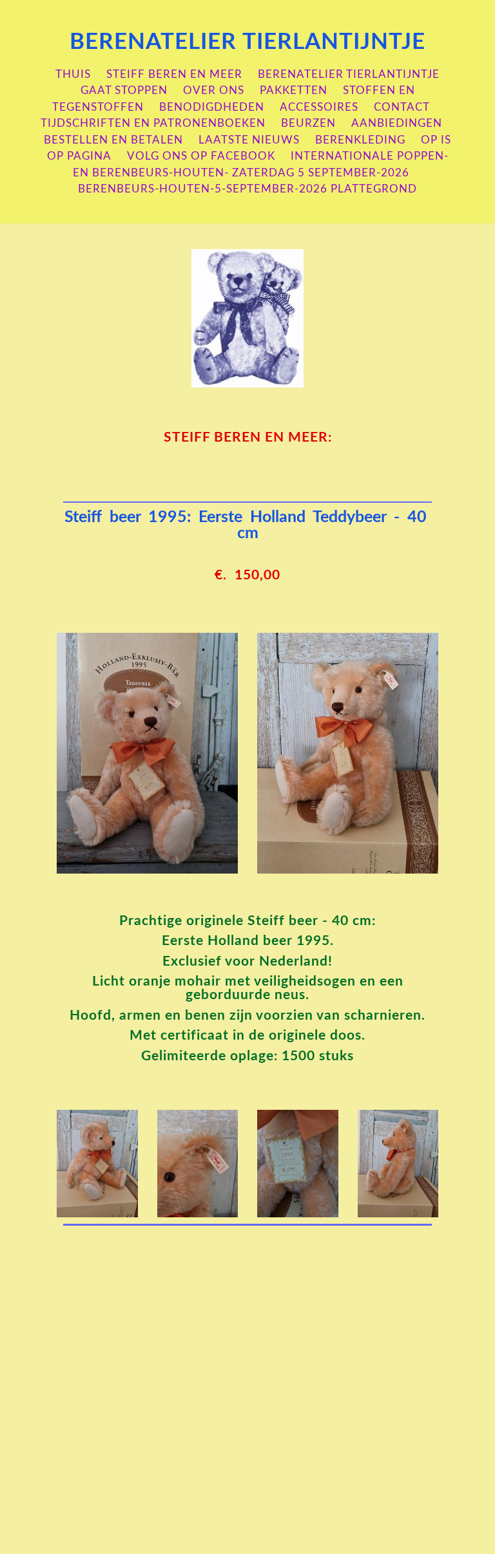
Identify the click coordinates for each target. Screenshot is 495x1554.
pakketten (293, 90)
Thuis (73, 74)
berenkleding (360, 140)
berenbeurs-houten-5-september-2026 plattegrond (247, 188)
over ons (213, 90)
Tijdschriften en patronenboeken (153, 123)
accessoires (319, 107)
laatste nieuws (249, 140)
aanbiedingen (396, 123)
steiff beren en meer (174, 74)
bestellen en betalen (113, 140)
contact (402, 107)
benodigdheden (211, 107)
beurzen (308, 123)
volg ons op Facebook (201, 156)
